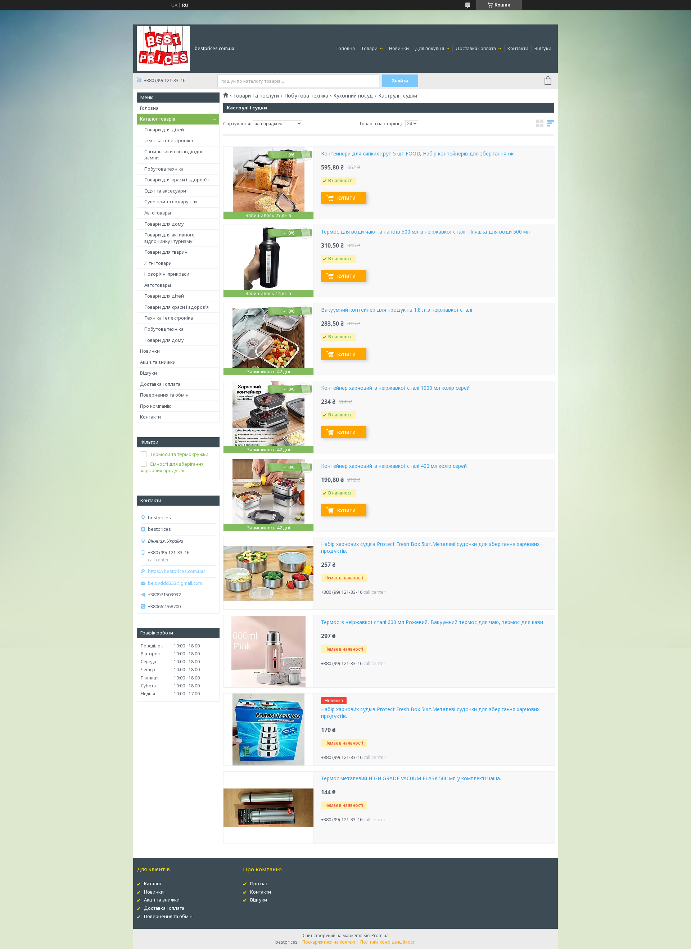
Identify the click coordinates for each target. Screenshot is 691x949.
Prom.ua (380, 935)
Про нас (259, 883)
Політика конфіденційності (388, 942)
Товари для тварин (166, 252)
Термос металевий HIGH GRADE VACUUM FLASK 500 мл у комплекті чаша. (411, 778)
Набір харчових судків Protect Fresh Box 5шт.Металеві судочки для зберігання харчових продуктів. (430, 547)
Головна (346, 48)
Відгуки (542, 48)
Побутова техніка (164, 169)
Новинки (399, 48)
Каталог (153, 883)
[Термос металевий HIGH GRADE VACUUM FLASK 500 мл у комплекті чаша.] (268, 808)
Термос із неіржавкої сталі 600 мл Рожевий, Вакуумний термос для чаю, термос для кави (432, 622)
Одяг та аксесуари (165, 190)
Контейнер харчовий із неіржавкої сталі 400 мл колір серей (394, 466)
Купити (346, 198)
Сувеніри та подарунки (170, 201)
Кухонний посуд (353, 95)
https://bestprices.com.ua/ (176, 571)
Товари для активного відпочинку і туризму (169, 237)
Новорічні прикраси (166, 274)
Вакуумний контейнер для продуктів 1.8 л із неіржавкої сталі (396, 310)
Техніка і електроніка (168, 140)
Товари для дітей (164, 129)
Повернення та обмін (164, 395)
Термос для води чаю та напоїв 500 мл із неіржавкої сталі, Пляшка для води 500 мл (425, 232)
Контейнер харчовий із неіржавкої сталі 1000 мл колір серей (395, 388)
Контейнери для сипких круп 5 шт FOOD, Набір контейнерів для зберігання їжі (418, 153)
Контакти (517, 48)
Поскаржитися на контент (329, 942)
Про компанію (156, 406)
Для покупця (430, 48)
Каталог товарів (157, 119)
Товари (370, 48)
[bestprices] (163, 48)
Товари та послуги (256, 95)
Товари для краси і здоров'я (176, 179)
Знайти (400, 80)
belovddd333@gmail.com (175, 583)
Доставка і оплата (476, 48)
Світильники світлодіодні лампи (173, 154)
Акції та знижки (158, 362)
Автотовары (157, 212)
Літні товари (158, 263)
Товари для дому (164, 224)
